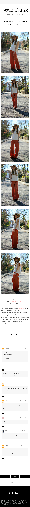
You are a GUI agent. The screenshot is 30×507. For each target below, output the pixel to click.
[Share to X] (14, 334)
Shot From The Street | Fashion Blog (11, 408)
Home (15, 476)
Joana (6, 368)
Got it (18, 505)
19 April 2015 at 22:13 (24, 417)
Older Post (25, 476)
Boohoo (14, 301)
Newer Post (5, 476)
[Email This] (11, 334)
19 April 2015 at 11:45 (24, 348)
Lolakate (7, 430)
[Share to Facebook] (17, 334)
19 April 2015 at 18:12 (24, 383)
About (14, 488)
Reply (3, 395)
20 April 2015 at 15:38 (24, 445)
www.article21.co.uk (7, 391)
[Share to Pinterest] (19, 334)
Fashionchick (21, 301)
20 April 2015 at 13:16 (24, 430)
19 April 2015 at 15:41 (24, 368)
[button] (3, 2)
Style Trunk (15, 9)
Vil (5, 417)
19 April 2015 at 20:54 (24, 400)
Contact (18, 488)
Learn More (13, 505)
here (17, 297)
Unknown (7, 348)
